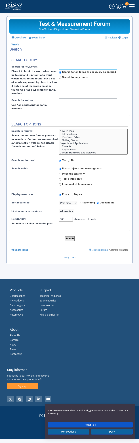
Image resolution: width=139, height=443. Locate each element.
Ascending (88, 202)
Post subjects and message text (81, 168)
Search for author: (22, 100)
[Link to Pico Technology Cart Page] (124, 6)
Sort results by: (20, 202)
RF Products (17, 300)
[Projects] (93, 146)
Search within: (20, 168)
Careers (14, 339)
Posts (65, 194)
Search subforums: (23, 160)
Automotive (16, 314)
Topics (77, 194)
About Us (15, 335)
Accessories (16, 310)
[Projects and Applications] (93, 143)
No (72, 160)
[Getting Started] (93, 140)
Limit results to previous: (27, 211)
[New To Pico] (93, 131)
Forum (43, 310)
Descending (107, 202)
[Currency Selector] (118, 6)
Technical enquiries (50, 295)
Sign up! (22, 386)
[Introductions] (93, 134)
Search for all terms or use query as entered (88, 71)
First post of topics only (76, 184)
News (13, 344)
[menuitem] (123, 37)
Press (13, 349)
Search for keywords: (24, 66)
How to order (47, 305)
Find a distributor (49, 314)
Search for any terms (74, 77)
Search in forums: (22, 130)
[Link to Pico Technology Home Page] (13, 6)
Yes (63, 160)
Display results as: (22, 194)
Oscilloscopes (17, 295)
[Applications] (93, 149)
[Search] (112, 6)
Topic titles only (71, 178)
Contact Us (16, 354)
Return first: (18, 218)
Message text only (73, 173)
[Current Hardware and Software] (93, 152)
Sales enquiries (48, 300)
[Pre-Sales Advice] (93, 137)
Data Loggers (17, 305)
